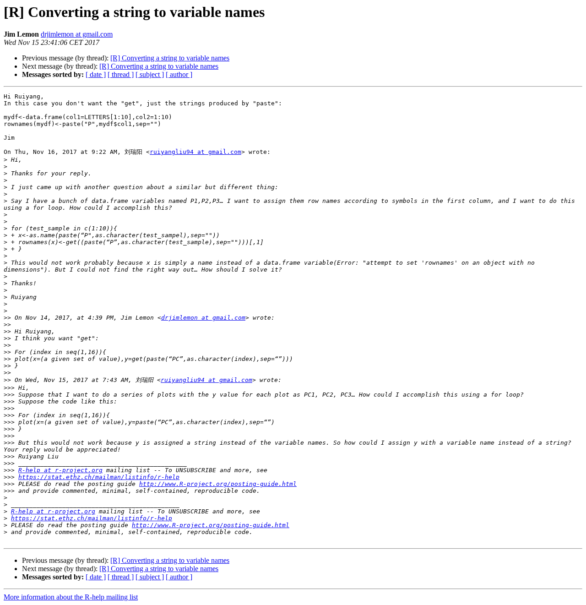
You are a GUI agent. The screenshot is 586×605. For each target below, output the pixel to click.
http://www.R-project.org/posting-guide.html (218, 483)
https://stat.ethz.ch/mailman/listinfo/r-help (98, 477)
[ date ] (96, 74)
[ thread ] (121, 74)
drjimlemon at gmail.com (77, 34)
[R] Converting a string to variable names (169, 58)
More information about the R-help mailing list (71, 597)
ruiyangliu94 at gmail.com (195, 151)
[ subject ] (150, 74)
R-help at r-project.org (60, 470)
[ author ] (179, 74)
